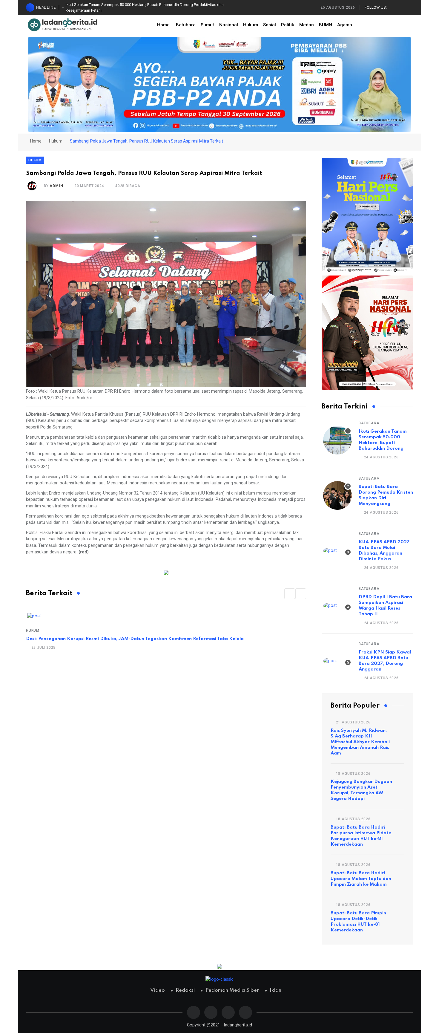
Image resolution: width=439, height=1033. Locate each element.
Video (157, 990)
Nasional (228, 24)
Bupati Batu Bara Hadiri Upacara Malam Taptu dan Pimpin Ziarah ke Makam (361, 879)
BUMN (325, 24)
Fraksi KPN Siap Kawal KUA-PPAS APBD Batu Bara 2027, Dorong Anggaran (385, 661)
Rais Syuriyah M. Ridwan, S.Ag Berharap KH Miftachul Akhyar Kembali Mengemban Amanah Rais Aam (360, 742)
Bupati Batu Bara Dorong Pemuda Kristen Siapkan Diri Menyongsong (386, 495)
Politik (287, 24)
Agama (344, 24)
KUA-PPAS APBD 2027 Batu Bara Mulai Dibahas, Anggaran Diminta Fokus (384, 550)
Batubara (186, 24)
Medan (306, 24)
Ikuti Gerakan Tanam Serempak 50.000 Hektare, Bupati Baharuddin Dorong (383, 440)
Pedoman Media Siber (232, 990)
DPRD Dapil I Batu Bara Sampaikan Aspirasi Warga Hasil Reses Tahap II (385, 605)
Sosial (269, 24)
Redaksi (185, 990)
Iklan (275, 990)
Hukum (250, 24)
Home (163, 24)
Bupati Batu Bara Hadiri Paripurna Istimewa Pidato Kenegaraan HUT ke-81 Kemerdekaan (361, 836)
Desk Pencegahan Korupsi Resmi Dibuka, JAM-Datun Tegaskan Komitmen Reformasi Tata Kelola (135, 638)
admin (56, 186)
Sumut (207, 24)
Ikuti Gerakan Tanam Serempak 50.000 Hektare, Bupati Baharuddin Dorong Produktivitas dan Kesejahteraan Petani (145, 7)
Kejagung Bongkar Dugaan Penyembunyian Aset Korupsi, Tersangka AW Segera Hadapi (361, 790)
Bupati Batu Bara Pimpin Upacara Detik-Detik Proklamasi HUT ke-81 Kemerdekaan (358, 922)
